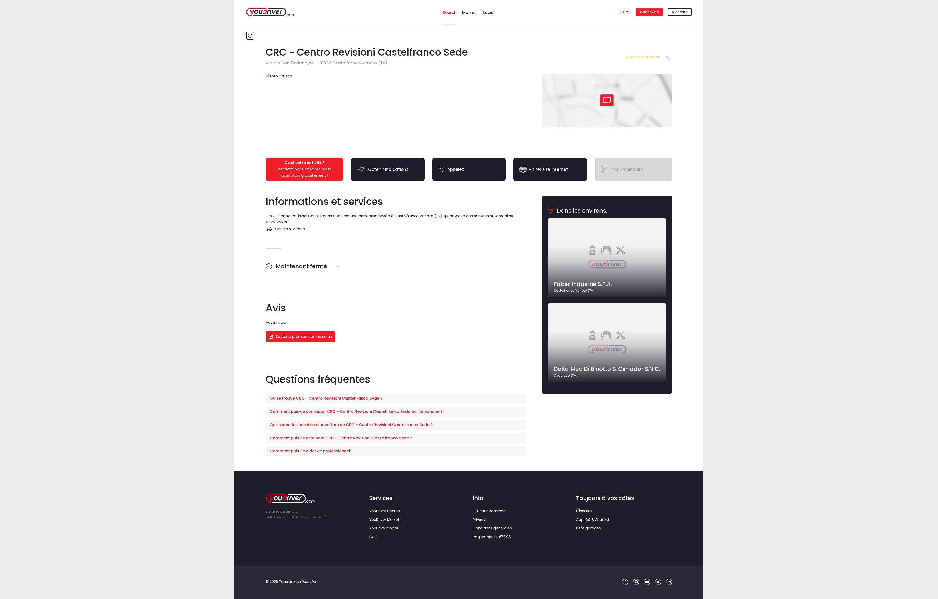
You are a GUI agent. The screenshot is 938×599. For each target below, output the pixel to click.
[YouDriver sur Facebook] (625, 582)
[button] (396, 398)
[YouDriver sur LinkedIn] (669, 582)
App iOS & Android (592, 519)
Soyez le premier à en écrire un (303, 336)
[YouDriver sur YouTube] (647, 582)
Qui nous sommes (489, 510)
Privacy (479, 519)
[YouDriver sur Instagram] (636, 582)
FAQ (372, 536)
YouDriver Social (383, 528)
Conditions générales (492, 528)
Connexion (649, 12)
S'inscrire (680, 12)
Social (488, 12)
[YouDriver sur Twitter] (658, 582)
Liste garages (588, 528)
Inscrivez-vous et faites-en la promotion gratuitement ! (304, 169)
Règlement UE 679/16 (492, 536)
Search (450, 12)
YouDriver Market (384, 519)
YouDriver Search (384, 510)
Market (469, 12)
